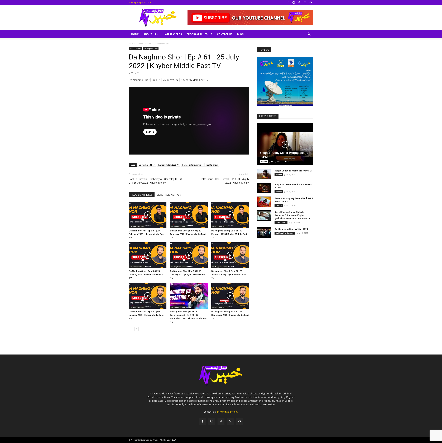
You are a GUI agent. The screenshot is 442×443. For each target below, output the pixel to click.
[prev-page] (131, 329)
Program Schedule (199, 34)
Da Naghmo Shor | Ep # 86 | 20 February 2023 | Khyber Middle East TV (188, 234)
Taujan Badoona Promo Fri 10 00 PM (293, 170)
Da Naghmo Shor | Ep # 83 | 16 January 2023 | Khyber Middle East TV (187, 274)
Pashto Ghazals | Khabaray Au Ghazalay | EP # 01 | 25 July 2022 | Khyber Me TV (155, 181)
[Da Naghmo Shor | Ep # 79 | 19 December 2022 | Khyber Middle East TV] (230, 296)
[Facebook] (287, 2)
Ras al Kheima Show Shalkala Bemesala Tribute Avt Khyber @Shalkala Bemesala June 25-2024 (292, 215)
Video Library (144, 43)
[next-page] (136, 329)
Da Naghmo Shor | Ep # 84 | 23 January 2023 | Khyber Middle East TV (146, 274)
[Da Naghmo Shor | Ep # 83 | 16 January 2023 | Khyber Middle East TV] (189, 255)
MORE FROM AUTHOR (169, 194)
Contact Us (224, 34)
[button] (309, 34)
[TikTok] (299, 2)
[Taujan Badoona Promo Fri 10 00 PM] (264, 174)
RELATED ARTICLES (141, 194)
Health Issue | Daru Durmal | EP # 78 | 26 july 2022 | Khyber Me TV (224, 181)
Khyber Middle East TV (168, 165)
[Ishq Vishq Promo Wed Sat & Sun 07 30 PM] (264, 188)
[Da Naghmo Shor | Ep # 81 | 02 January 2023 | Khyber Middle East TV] (147, 296)
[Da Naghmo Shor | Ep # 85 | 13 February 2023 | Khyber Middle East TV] (230, 215)
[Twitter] (305, 2)
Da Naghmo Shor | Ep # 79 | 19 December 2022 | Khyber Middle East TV (230, 315)
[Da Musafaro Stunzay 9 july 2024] (264, 232)
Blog (240, 34)
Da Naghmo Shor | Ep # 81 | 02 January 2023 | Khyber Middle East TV (146, 315)
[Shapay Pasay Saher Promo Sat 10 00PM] (285, 144)
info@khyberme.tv (227, 411)
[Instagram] (293, 2)
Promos (264, 161)
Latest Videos (173, 34)
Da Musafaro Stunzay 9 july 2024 (291, 229)
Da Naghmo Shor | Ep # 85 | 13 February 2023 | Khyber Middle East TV (229, 234)
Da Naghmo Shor (150, 48)
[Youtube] (310, 2)
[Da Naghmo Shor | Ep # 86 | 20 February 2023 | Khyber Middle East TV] (189, 215)
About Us (149, 34)
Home (135, 34)
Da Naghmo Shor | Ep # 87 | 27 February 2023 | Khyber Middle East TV (147, 234)
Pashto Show (212, 165)
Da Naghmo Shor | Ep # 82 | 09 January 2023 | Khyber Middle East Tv (228, 274)
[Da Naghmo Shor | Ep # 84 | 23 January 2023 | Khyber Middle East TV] (147, 255)
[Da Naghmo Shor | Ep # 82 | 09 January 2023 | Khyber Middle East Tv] (230, 255)
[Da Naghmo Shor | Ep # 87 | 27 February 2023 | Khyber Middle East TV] (147, 215)
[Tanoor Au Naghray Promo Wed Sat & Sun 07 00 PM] (264, 202)
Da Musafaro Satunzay (285, 233)
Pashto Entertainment (192, 165)
